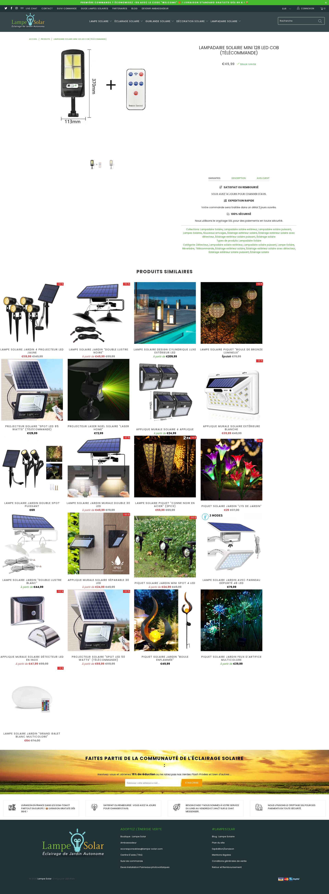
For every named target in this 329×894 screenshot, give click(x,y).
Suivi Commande (67, 8)
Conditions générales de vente (229, 861)
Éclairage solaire (127, 21)
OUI (233, 79)
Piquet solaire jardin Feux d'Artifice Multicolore (231, 620)
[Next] (170, 99)
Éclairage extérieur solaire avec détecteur (270, 248)
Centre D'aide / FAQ (131, 854)
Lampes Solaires (192, 233)
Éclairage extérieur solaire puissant (235, 236)
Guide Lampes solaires (94, 8)
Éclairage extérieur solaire (242, 233)
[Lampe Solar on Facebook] (11, 8)
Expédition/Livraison (223, 848)
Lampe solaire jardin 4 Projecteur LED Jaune (32, 313)
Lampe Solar (45, 878)
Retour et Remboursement (227, 867)
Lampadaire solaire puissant (274, 229)
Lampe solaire (99, 21)
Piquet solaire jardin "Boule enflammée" (165, 620)
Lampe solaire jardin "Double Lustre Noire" (98, 313)
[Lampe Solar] (28, 22)
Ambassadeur (128, 842)
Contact (47, 8)
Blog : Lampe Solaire (223, 836)
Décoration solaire (191, 21)
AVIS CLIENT (263, 178)
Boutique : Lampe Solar (133, 836)
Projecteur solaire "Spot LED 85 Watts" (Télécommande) (32, 390)
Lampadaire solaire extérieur (240, 229)
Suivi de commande (131, 861)
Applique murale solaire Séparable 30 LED (98, 543)
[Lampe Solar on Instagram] (16, 8)
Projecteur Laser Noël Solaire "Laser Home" (98, 390)
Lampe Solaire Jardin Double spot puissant (32, 466)
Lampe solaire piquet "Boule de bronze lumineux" (231, 313)
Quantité (239, 87)
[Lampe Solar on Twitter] (5, 8)
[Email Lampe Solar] (21, 8)
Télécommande (205, 248)
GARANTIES (214, 178)
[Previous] (37, 99)
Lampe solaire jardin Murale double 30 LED (98, 466)
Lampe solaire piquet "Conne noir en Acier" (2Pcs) (165, 466)
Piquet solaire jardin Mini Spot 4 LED (165, 546)
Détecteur (202, 244)
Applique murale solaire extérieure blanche (231, 390)
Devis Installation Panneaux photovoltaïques (144, 867)
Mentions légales (221, 854)
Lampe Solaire (286, 244)
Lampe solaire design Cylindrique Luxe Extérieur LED (165, 313)
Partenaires (119, 8)
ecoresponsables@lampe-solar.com (141, 848)
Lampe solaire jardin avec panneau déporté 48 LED (231, 543)
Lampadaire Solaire (211, 229)
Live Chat (31, 8)
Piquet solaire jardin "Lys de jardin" (231, 469)
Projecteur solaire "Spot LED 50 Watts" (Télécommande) (98, 620)
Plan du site (218, 842)
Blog (134, 8)
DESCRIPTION (238, 178)
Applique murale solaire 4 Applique (165, 393)
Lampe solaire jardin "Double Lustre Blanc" (32, 543)
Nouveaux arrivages (214, 233)
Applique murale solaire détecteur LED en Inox (32, 620)
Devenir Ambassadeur (155, 8)
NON (243, 79)
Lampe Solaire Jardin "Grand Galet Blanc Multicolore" (32, 697)
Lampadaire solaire (224, 21)
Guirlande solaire (158, 21)
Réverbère (188, 248)
